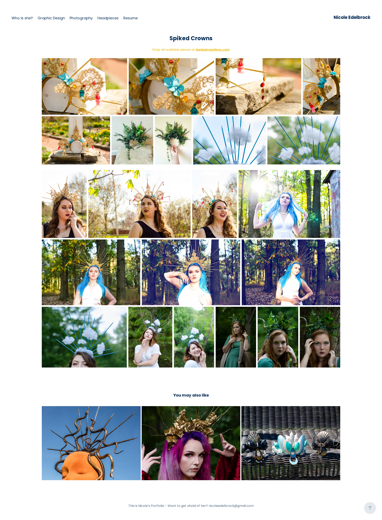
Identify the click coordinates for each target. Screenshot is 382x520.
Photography (81, 18)
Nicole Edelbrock (352, 18)
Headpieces (108, 18)
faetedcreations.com (213, 50)
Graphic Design (51, 18)
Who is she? (22, 18)
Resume (130, 18)
